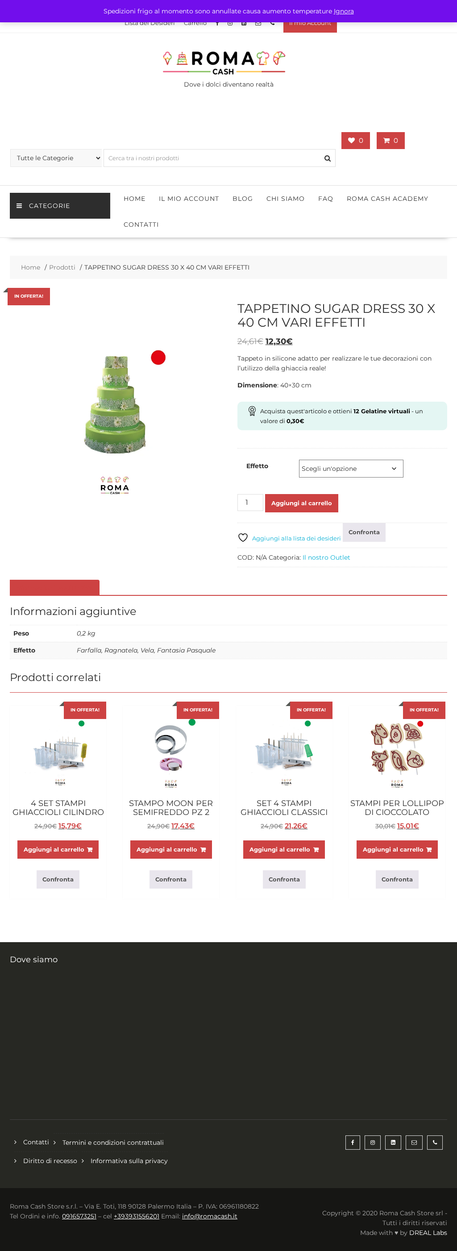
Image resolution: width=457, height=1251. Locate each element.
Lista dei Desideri (150, 22)
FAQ (325, 199)
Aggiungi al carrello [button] (54, 849)
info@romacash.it (209, 1216)
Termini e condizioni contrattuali (113, 1143)
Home (134, 199)
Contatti (141, 224)
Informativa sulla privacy (129, 1161)
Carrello (195, 22)
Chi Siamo (285, 199)
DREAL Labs (428, 1233)
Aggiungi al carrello (301, 503)
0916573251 (79, 1216)
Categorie (49, 206)
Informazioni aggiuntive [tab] (53, 588)
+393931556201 (136, 1216)
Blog (243, 199)
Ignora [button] (344, 11)
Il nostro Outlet (326, 557)
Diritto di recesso (50, 1161)
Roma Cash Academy (387, 199)
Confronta (364, 532)
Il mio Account (310, 22)
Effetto (257, 466)
